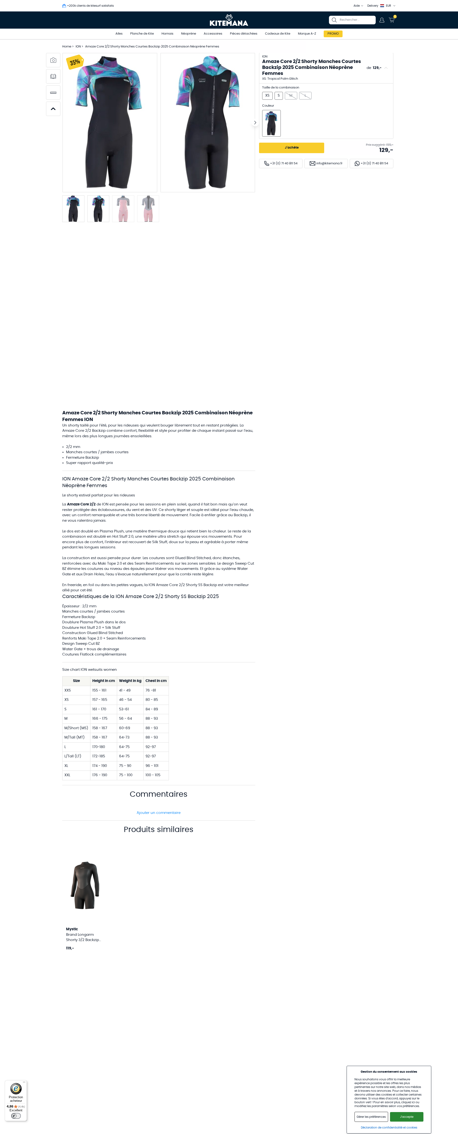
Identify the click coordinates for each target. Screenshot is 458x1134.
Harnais (167, 33)
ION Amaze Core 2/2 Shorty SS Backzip (183, 585)
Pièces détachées (243, 33)
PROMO (333, 33)
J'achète (292, 147)
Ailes (119, 33)
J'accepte (406, 1116)
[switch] (16, 1116)
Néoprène (188, 33)
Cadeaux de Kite (277, 33)
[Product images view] (53, 60)
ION (79, 46)
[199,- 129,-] (271, 123)
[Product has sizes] (53, 92)
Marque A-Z (307, 33)
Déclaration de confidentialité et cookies (389, 1127)
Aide (357, 5)
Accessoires (213, 33)
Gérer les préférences (371, 1116)
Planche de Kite (142, 33)
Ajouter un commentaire (159, 813)
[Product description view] (53, 76)
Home (66, 46)
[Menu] (24, 1083)
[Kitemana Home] (229, 20)
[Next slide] (255, 122)
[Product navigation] (53, 109)
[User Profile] (382, 20)
